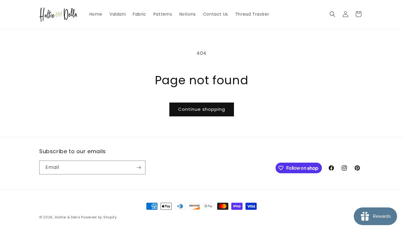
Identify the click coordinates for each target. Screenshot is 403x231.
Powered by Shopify (99, 217)
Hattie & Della (67, 217)
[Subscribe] (138, 167)
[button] (332, 14)
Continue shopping (201, 109)
